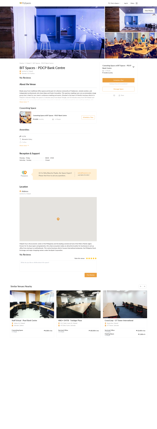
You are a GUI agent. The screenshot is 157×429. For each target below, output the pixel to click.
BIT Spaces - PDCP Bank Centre (43, 63)
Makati (28, 63)
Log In (126, 3)
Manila (22, 63)
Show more (23, 102)
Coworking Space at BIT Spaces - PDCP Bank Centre (50, 115)
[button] (58, 219)
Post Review (91, 275)
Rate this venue (79, 258)
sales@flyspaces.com (84, 173)
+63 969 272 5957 (83, 175)
